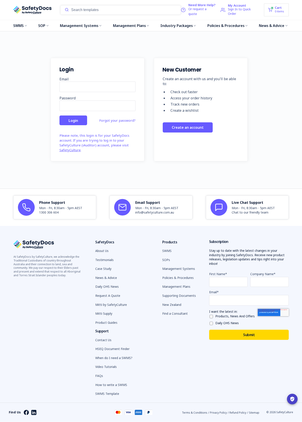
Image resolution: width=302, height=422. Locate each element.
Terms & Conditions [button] (194, 412)
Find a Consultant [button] (175, 313)
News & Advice (271, 25)
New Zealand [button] (171, 305)
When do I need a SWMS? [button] (113, 358)
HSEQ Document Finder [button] (112, 349)
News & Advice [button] (106, 278)
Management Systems (79, 25)
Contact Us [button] (103, 340)
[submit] (67, 10)
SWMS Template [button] (107, 394)
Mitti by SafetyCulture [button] (111, 305)
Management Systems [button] (178, 269)
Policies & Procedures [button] (178, 278)
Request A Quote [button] (107, 295)
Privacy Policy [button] (218, 412)
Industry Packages (177, 25)
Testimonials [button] (104, 260)
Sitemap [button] (254, 412)
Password (67, 98)
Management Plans (129, 25)
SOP (41, 25)
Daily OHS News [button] (107, 286)
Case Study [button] (103, 269)
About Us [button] (102, 251)
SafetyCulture (70, 150)
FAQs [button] (99, 376)
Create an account (188, 127)
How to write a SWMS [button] (111, 385)
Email (64, 79)
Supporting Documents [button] (179, 295)
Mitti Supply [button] (103, 313)
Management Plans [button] (176, 286)
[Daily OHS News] (212, 322)
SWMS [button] (167, 251)
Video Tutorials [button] (106, 367)
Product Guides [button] (106, 322)
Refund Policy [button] (237, 412)
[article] (54, 207)
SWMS (18, 25)
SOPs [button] (166, 260)
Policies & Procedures (226, 25)
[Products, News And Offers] (212, 315)
